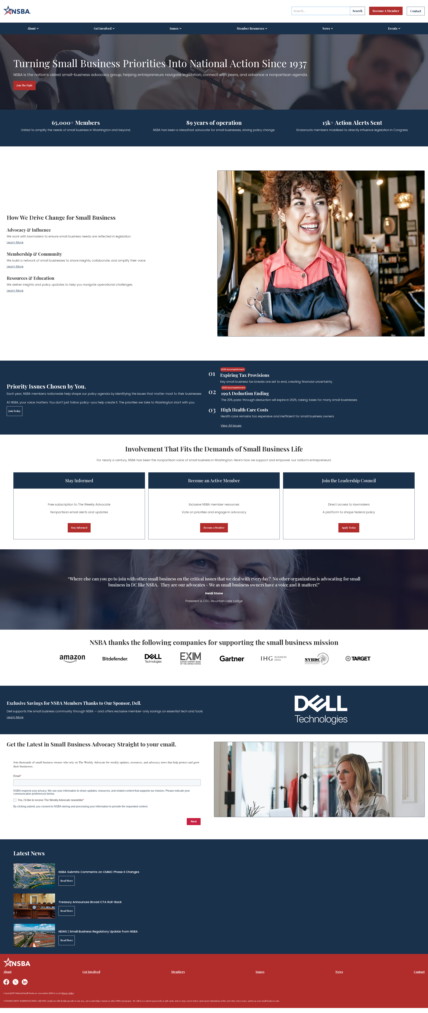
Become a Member (214, 527)
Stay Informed (79, 527)
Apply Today (349, 527)
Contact (419, 972)
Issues (174, 28)
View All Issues (231, 426)
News (339, 972)
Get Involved (103, 28)
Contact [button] (415, 11)
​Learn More (15, 266)
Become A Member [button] (385, 11)
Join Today (15, 411)
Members (178, 972)
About (31, 28)
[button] (33, 28)
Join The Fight (24, 85)
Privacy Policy (68, 993)
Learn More (15, 242)
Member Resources (250, 28)
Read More (66, 880)
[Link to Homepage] (17, 11)
